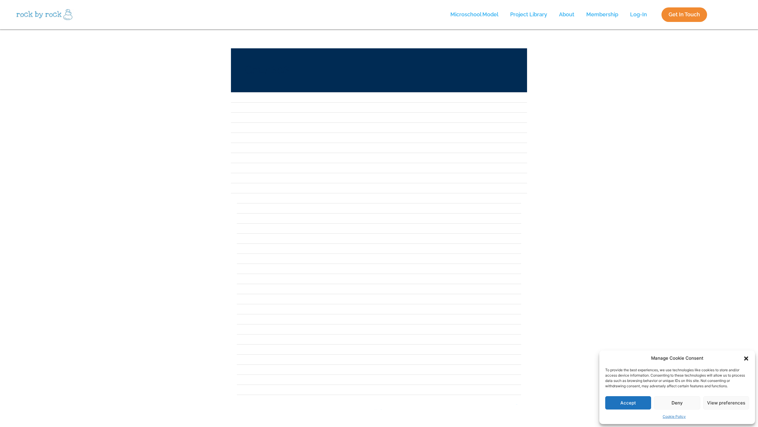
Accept (628, 403)
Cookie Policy (674, 416)
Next (516, 404)
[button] (746, 358)
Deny (677, 403)
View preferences (726, 403)
